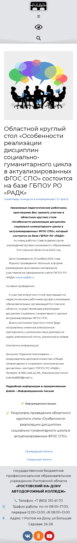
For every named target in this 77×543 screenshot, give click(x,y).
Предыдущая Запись (39, 451)
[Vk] (28, 536)
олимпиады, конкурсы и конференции (29, 199)
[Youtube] (49, 536)
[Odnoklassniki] (38, 536)
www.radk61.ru (25, 277)
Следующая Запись (39, 459)
